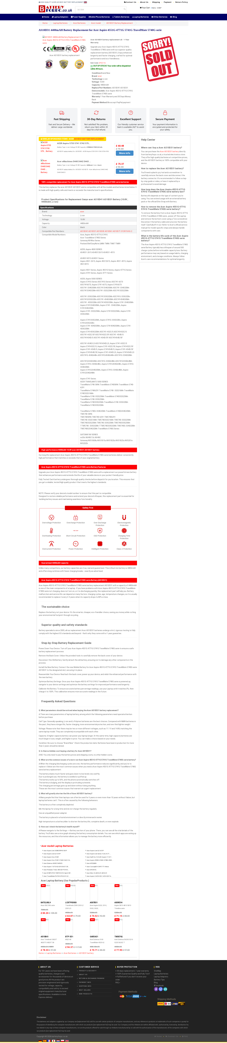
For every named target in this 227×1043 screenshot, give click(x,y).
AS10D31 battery (86, 953)
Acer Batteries (79, 23)
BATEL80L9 (46, 902)
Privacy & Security (87, 971)
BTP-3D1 (69, 937)
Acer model (96, 23)
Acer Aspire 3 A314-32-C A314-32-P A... (99, 876)
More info (124, 153)
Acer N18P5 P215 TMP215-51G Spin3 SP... (57, 873)
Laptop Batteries (141, 17)
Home (46, 17)
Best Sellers (85, 990)
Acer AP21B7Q (91, 870)
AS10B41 (44, 937)
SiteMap (157, 971)
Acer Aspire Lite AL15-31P (52, 854)
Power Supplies (79, 17)
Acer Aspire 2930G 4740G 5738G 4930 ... (100, 860)
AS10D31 (92, 231)
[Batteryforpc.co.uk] (55, 9)
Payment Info (85, 982)
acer (100, 76)
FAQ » (117, 982)
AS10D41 (84, 231)
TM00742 (118, 937)
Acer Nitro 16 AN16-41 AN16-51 (97, 873)
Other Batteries (160, 17)
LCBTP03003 (71, 902)
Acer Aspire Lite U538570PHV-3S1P (55, 851)
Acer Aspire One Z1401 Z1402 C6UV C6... (57, 860)
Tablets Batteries (121, 17)
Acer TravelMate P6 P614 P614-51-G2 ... (57, 876)
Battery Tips (159, 980)
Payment (168, 2)
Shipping (156, 2)
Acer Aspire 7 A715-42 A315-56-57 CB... (56, 867)
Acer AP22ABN (91, 863)
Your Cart (146, 8)
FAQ (186, 1036)
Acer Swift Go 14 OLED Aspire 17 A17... (99, 857)
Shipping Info (85, 986)
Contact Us (131, 2)
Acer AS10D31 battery (169, 151)
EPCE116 (102, 63)
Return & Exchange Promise (91, 978)
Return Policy (181, 2)
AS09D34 (118, 902)
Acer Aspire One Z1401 (51, 857)
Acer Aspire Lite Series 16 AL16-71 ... (99, 854)
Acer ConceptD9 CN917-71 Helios (98, 867)
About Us (144, 2)
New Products (85, 994)
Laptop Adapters (61, 17)
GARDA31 (94, 937)
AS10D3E (100, 231)
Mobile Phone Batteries (99, 17)
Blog (174, 17)
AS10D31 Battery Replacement (119, 23)
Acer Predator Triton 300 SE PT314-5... (56, 870)
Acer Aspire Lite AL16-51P (95, 851)
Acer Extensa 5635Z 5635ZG (53, 863)
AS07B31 (94, 902)
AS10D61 (108, 231)
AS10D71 (117, 231)
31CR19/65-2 (126, 231)
